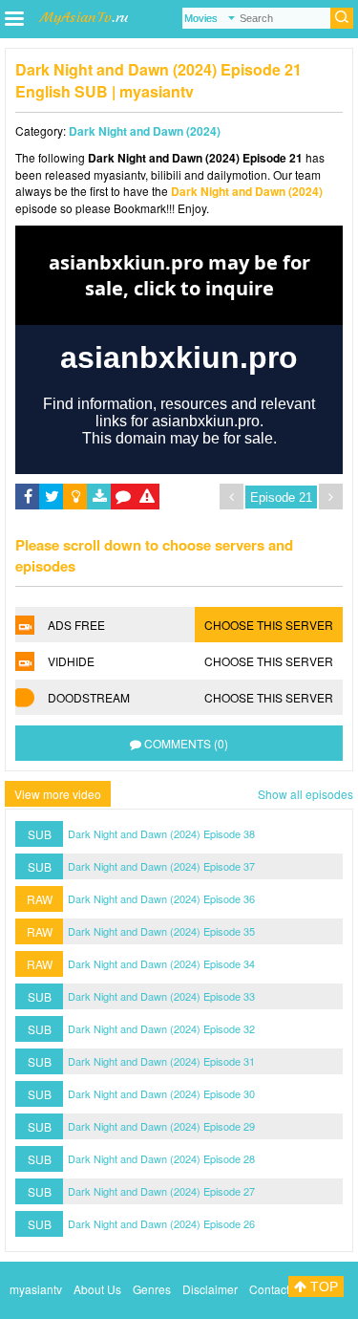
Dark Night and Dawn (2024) (145, 131)
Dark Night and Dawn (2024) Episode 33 (161, 996)
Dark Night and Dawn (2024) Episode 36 (161, 898)
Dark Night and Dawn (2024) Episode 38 (161, 833)
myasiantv (36, 1289)
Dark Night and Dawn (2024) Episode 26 (161, 1223)
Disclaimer (210, 1289)
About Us (97, 1289)
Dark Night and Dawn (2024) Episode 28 (161, 1158)
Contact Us (277, 1289)
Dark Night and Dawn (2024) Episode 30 (161, 1093)
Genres (152, 1289)
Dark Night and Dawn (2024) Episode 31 (161, 1061)
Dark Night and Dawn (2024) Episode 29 (161, 1126)
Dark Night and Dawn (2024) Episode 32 (161, 1028)
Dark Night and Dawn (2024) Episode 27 (161, 1191)
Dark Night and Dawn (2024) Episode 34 (161, 963)
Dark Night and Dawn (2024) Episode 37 (161, 866)
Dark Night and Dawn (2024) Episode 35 (161, 931)
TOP (322, 1286)
